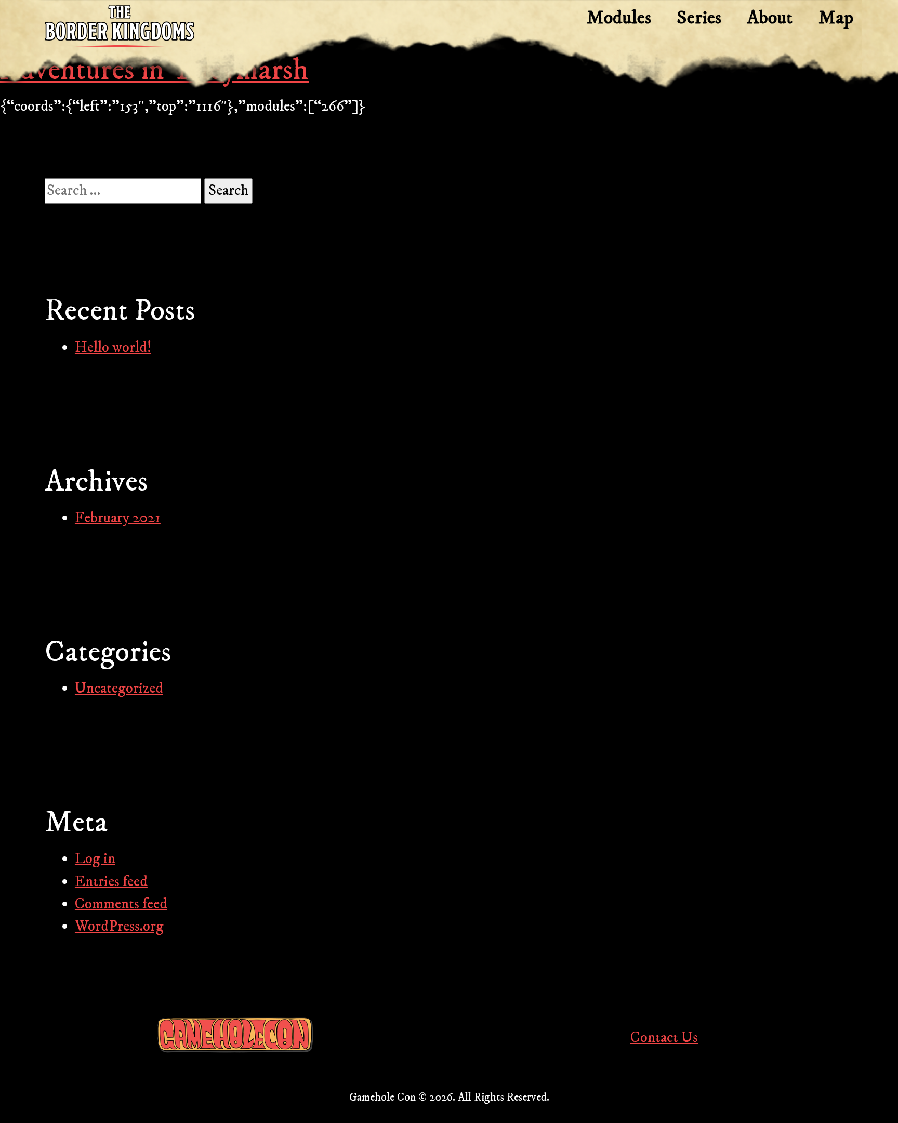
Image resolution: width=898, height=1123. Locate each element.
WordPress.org (119, 926)
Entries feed (111, 882)
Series (699, 18)
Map (835, 18)
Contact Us (664, 1037)
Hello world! (113, 347)
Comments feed (121, 904)
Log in (95, 859)
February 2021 (118, 518)
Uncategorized (119, 688)
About (770, 18)
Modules (619, 18)
